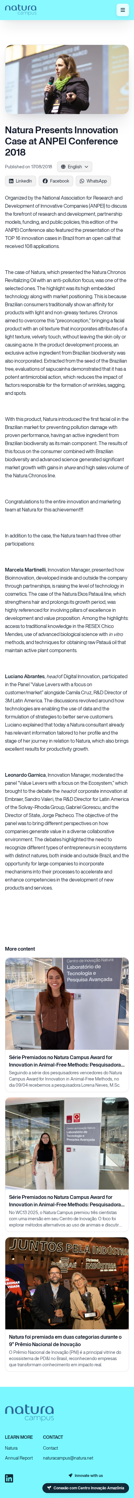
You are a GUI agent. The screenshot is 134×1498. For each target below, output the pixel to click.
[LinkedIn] (9, 1478)
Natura (11, 1448)
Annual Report (19, 1458)
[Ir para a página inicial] (20, 9)
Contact (50, 1448)
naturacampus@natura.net (68, 1458)
